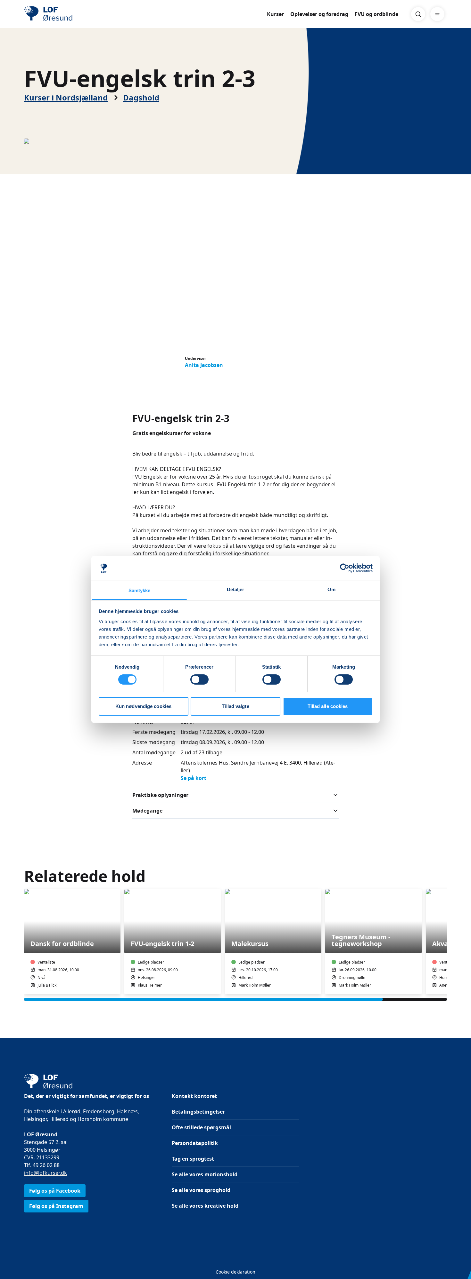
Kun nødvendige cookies (143, 706)
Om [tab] (331, 589)
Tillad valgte (235, 706)
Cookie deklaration (235, 1272)
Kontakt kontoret (194, 1096)
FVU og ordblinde (376, 14)
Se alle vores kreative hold (205, 1205)
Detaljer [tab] (235, 589)
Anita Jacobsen (204, 365)
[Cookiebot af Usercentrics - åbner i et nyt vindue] (345, 568)
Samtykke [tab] (139, 590)
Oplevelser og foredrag (319, 14)
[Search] (418, 14)
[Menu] (437, 14)
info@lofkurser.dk (45, 1172)
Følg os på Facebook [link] (54, 1190)
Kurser (275, 14)
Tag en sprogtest (193, 1158)
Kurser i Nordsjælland (66, 97)
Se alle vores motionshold (204, 1174)
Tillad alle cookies (328, 706)
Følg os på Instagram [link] (56, 1206)
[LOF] (71, 14)
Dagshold (141, 97)
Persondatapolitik (195, 1143)
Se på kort (193, 778)
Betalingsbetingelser (198, 1111)
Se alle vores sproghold (201, 1190)
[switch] (199, 679)
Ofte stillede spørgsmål (201, 1127)
